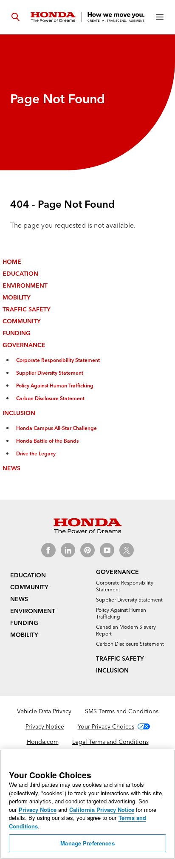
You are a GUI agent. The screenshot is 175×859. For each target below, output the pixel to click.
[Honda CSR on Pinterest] (87, 550)
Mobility (17, 297)
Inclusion (19, 413)
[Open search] (15, 17)
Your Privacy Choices (106, 726)
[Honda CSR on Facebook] (48, 550)
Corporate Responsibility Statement (58, 360)
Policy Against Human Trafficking (54, 385)
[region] (87, 804)
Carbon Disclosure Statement (50, 398)
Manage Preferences (87, 843)
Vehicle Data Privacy (44, 711)
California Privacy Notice (101, 809)
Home (12, 262)
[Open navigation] (160, 17)
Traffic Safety (27, 309)
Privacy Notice (44, 726)
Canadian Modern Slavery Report (126, 630)
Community (22, 321)
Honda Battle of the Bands (47, 441)
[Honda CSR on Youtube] (107, 550)
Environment (25, 285)
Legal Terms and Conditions (110, 742)
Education (20, 273)
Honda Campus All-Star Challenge (56, 428)
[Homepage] (87, 17)
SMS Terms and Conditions (121, 711)
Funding (17, 333)
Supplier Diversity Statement (49, 373)
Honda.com (43, 742)
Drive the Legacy (36, 453)
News (11, 468)
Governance (24, 345)
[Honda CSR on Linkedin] (68, 550)
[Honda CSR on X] (126, 550)
